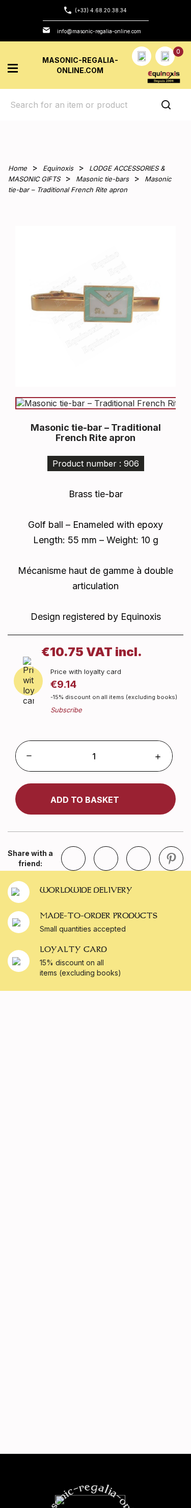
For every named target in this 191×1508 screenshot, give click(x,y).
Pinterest (171, 858)
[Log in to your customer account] (141, 56)
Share (106, 858)
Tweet (138, 858)
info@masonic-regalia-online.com (99, 31)
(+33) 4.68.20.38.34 (101, 10)
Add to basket (84, 800)
